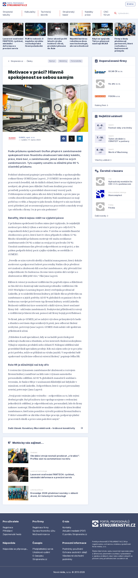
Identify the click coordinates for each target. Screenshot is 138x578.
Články (30, 61)
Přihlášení (7, 530)
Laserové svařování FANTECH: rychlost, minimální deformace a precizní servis (52, 476)
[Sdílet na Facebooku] (64, 139)
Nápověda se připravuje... (15, 549)
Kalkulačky (30, 11)
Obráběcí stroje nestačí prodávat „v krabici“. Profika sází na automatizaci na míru (55, 457)
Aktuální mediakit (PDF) (74, 530)
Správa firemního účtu (43, 530)
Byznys (52, 61)
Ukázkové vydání (41, 552)
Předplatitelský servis (42, 549)
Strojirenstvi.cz (17, 61)
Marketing (63, 61)
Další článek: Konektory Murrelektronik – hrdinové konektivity (41, 428)
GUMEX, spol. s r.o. (27, 137)
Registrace (8, 527)
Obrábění (33, 453)
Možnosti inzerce (41, 534)
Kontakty (66, 527)
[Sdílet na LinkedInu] (80, 139)
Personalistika (76, 61)
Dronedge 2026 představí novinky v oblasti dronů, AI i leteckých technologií (54, 494)
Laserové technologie (38, 471)
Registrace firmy (40, 527)
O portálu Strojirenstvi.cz (74, 534)
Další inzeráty (100, 216)
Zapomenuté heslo (12, 534)
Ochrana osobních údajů (74, 552)
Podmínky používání (72, 549)
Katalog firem (100, 105)
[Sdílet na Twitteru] (72, 139)
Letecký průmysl (36, 490)
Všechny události (102, 160)
